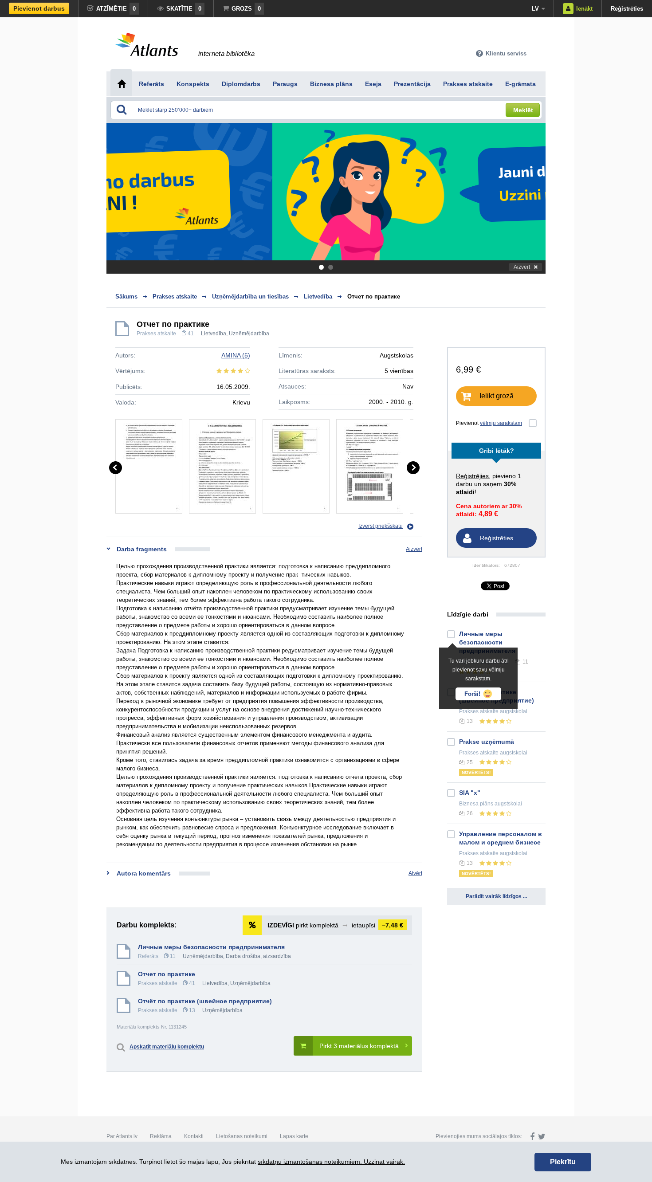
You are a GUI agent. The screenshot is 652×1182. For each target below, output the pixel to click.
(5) (235, 355)
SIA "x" (469, 792)
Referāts (148, 956)
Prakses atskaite (156, 333)
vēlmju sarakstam (501, 423)
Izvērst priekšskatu (380, 526)
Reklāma (161, 1136)
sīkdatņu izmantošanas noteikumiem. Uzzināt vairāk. (331, 1161)
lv (535, 8)
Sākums (126, 296)
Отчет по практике (373, 296)
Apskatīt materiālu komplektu (167, 1047)
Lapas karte (294, 1136)
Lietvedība (213, 333)
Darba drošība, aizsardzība (258, 956)
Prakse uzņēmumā (486, 741)
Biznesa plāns (476, 804)
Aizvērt (522, 267)
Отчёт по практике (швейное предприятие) (205, 1001)
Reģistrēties (627, 8)
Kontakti (194, 1136)
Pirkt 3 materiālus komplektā (359, 1045)
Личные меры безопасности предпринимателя (211, 946)
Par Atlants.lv (121, 1136)
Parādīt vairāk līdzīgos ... (496, 896)
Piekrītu (563, 1162)
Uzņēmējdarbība (249, 333)
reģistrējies (472, 475)
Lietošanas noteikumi (241, 1136)
